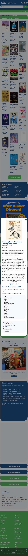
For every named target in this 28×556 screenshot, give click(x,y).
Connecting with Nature (10, 325)
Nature (6, 326)
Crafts (7, 331)
